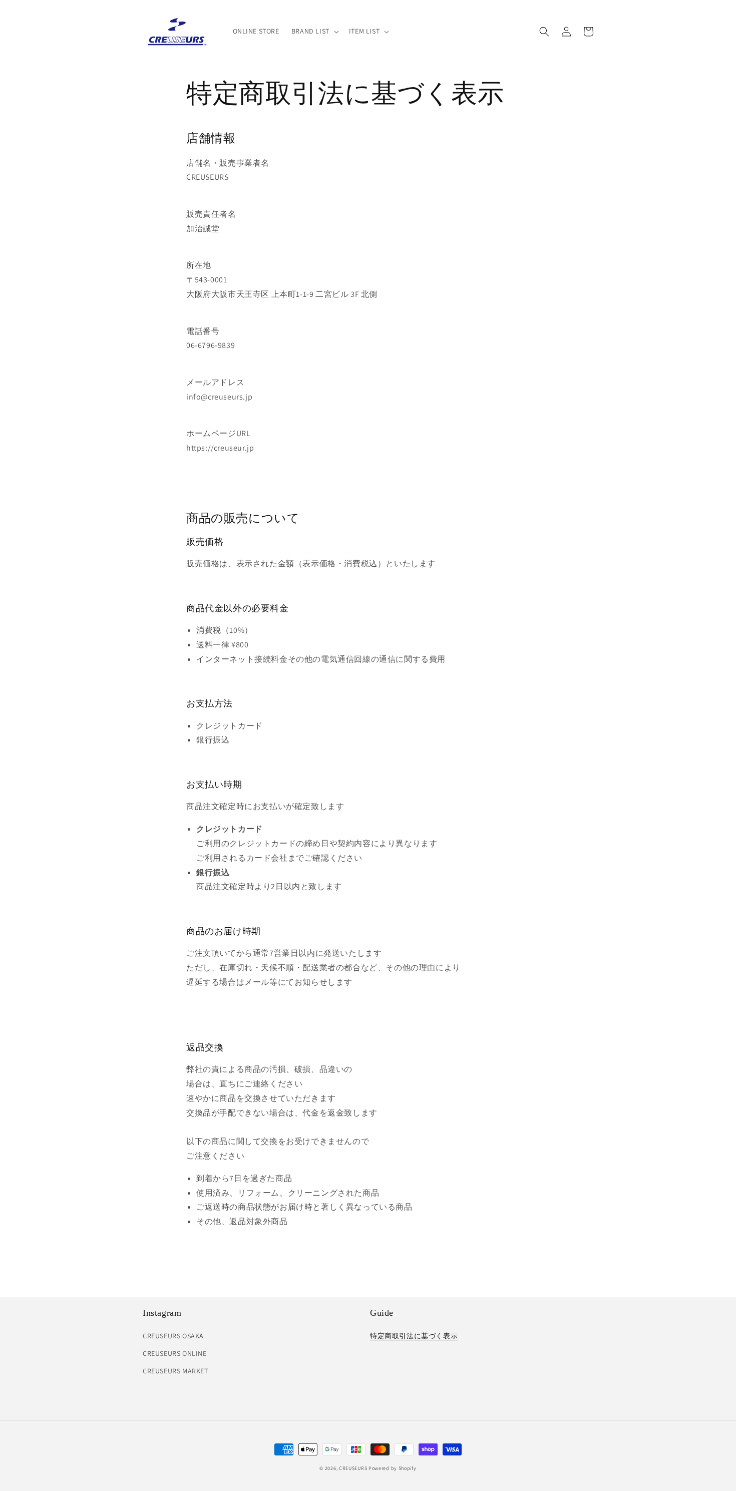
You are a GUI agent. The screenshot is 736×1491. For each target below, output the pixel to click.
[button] (314, 31)
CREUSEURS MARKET (175, 1370)
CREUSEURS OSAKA (173, 1335)
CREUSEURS (353, 1468)
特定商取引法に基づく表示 (414, 1335)
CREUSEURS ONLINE (175, 1353)
